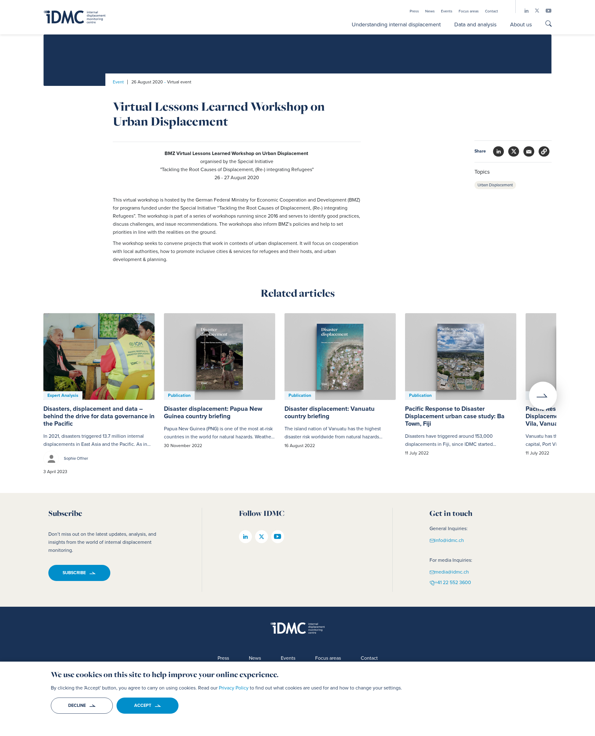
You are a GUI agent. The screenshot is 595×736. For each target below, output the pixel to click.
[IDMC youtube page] (545, 10)
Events (446, 11)
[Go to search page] (548, 24)
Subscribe (74, 573)
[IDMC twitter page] (534, 10)
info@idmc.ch (449, 539)
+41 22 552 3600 (453, 582)
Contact (491, 11)
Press (414, 11)
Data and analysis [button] (475, 24)
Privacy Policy (234, 687)
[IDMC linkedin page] (523, 10)
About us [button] (521, 24)
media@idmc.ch (451, 571)
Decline (77, 705)
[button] (544, 151)
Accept (142, 705)
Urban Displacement (495, 185)
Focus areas (469, 11)
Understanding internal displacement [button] (396, 24)
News (430, 11)
